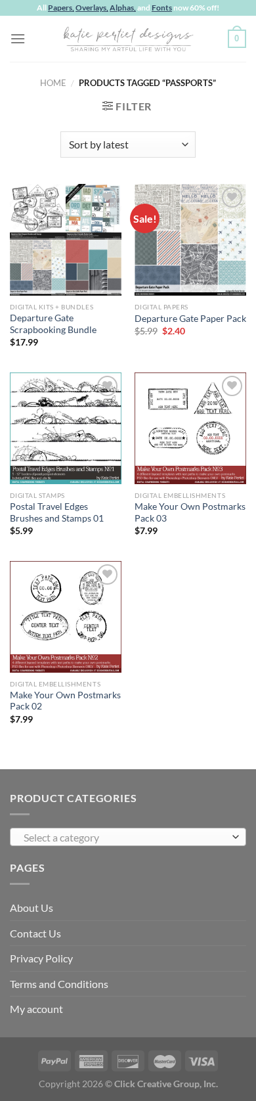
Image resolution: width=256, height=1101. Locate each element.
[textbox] (124, 837)
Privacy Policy (41, 958)
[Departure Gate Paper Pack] (190, 240)
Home (53, 83)
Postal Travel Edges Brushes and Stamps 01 (57, 512)
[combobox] (128, 837)
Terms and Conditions (59, 983)
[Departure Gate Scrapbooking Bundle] (65, 240)
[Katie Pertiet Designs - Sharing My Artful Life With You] (128, 39)
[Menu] (18, 38)
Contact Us (35, 933)
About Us (31, 907)
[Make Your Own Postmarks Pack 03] (190, 428)
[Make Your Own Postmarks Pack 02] (65, 617)
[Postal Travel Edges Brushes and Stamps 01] (65, 428)
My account (36, 1008)
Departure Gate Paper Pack (190, 318)
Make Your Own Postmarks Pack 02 (65, 701)
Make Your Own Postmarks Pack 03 (190, 512)
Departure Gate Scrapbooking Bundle (53, 324)
